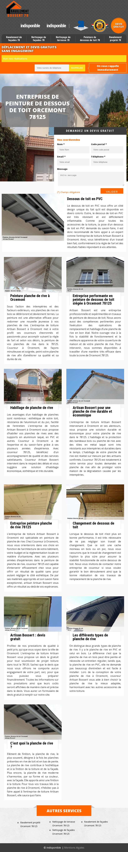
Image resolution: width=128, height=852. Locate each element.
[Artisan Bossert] (18, 9)
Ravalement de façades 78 (14, 39)
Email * (61, 156)
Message (62, 168)
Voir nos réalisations (15, 58)
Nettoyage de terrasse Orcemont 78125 (63, 823)
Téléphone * (98, 156)
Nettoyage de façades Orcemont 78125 (63, 831)
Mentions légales (74, 847)
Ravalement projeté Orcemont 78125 (30, 824)
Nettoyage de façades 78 (38, 39)
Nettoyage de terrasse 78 (63, 39)
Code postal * (99, 144)
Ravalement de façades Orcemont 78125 (96, 823)
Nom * (61, 144)
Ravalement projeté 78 (115, 39)
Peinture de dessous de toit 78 (90, 39)
